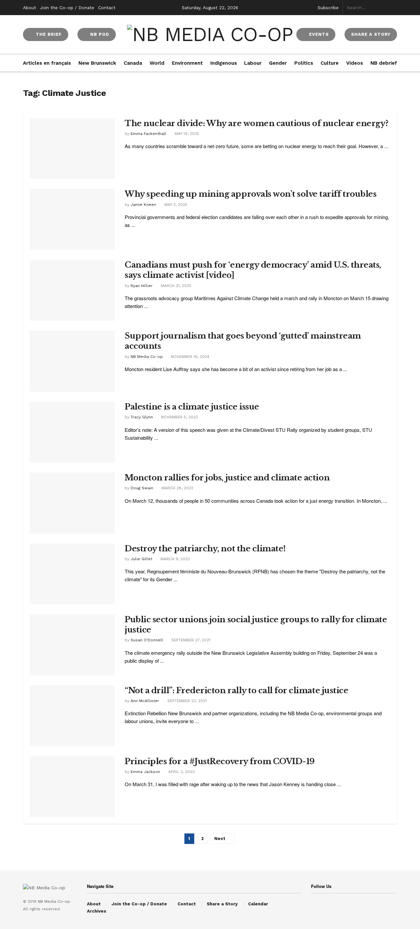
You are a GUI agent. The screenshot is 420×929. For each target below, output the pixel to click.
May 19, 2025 (186, 133)
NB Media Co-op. (54, 901)
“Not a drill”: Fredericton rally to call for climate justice (236, 690)
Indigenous (223, 63)
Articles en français (47, 63)
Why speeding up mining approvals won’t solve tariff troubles (250, 194)
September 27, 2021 (190, 640)
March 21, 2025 (175, 285)
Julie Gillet (141, 559)
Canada (133, 63)
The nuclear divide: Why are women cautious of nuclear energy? (256, 123)
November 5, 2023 (179, 417)
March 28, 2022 (176, 488)
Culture (330, 63)
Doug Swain (142, 488)
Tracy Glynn (142, 417)
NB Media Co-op (147, 356)
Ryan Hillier (142, 285)
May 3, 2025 (175, 204)
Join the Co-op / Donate (67, 7)
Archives (96, 911)
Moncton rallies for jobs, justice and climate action (227, 477)
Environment (187, 63)
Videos (354, 63)
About (29, 7)
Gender (278, 63)
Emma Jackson (145, 771)
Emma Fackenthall (148, 133)
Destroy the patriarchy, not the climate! (205, 548)
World (157, 63)
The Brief (48, 34)
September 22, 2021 (186, 700)
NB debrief (383, 63)
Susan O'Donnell (147, 640)
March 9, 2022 (174, 559)
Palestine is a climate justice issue (192, 406)
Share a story (370, 34)
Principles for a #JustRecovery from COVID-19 (220, 761)
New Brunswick (97, 63)
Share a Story (222, 903)
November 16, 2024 (189, 356)
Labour (253, 63)
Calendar (258, 903)
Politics (303, 63)
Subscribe (328, 7)
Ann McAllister (145, 700)
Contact (107, 7)
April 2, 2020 (181, 771)
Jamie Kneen (143, 204)
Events (318, 34)
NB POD (99, 34)
